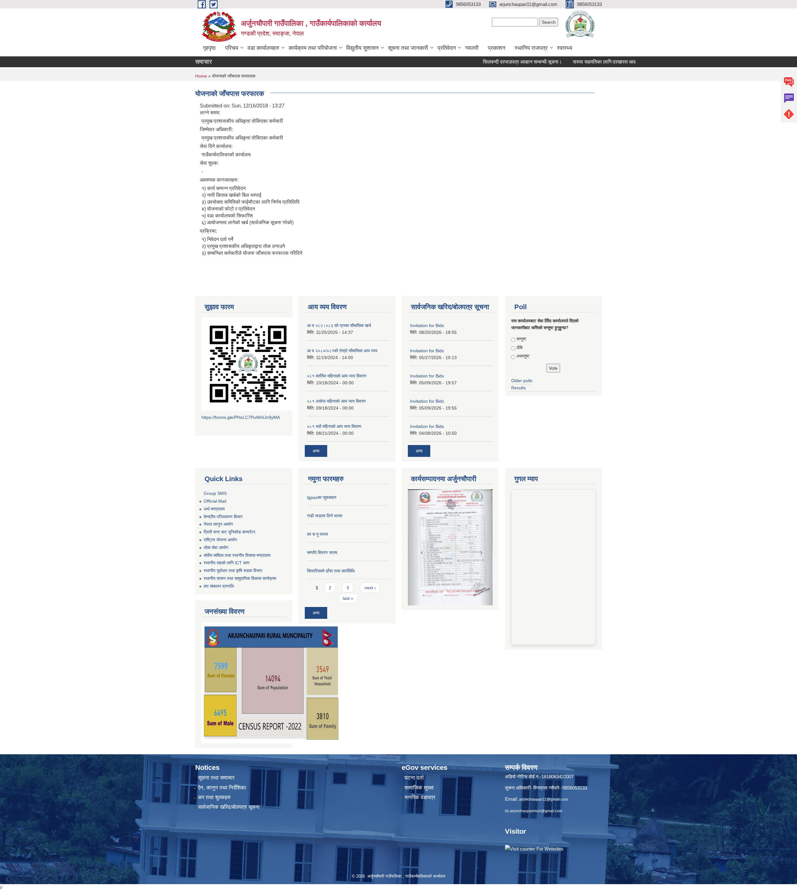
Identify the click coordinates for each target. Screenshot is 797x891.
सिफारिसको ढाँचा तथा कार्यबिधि (331, 570)
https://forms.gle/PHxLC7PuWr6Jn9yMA (240, 417)
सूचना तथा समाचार (216, 778)
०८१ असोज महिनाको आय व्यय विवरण (336, 401)
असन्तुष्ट (523, 355)
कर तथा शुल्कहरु (214, 797)
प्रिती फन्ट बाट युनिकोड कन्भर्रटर (229, 531)
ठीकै (519, 347)
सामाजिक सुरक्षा (419, 788)
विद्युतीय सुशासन (362, 48)
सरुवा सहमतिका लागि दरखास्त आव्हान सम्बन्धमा (587, 61)
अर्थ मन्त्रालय (214, 508)
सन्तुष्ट (521, 338)
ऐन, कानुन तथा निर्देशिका (222, 788)
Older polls (521, 380)
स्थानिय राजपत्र (531, 48)
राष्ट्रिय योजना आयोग (220, 539)
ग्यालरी (472, 48)
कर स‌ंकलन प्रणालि (219, 586)
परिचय (231, 48)
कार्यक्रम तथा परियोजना (313, 48)
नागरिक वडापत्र (419, 797)
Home (201, 75)
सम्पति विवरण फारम (322, 552)
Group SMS (215, 493)
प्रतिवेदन (446, 48)
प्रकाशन (496, 48)
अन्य (316, 450)
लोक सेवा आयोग (216, 547)
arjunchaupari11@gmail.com (543, 799)
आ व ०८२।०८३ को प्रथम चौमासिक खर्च (339, 325)
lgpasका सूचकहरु (322, 497)
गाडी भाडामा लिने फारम (324, 515)
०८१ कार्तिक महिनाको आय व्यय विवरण (336, 375)
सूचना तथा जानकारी (408, 48)
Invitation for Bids (427, 325)
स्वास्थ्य (564, 48)
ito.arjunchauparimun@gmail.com (533, 811)
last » (348, 598)
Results (518, 387)
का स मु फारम (317, 534)
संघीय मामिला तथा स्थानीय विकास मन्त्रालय (237, 555)
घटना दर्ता (414, 778)
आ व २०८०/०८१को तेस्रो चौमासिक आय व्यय (342, 350)
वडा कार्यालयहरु (263, 48)
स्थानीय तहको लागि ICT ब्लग (226, 562)
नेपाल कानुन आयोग (218, 524)
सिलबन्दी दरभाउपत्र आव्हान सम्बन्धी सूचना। (494, 61)
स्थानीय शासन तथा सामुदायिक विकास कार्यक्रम (240, 578)
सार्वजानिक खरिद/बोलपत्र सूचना (229, 807)
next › (370, 587)
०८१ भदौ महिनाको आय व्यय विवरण (334, 426)
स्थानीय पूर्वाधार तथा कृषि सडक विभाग (233, 570)
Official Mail (215, 501)
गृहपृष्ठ (209, 48)
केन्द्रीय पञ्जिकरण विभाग (223, 516)
